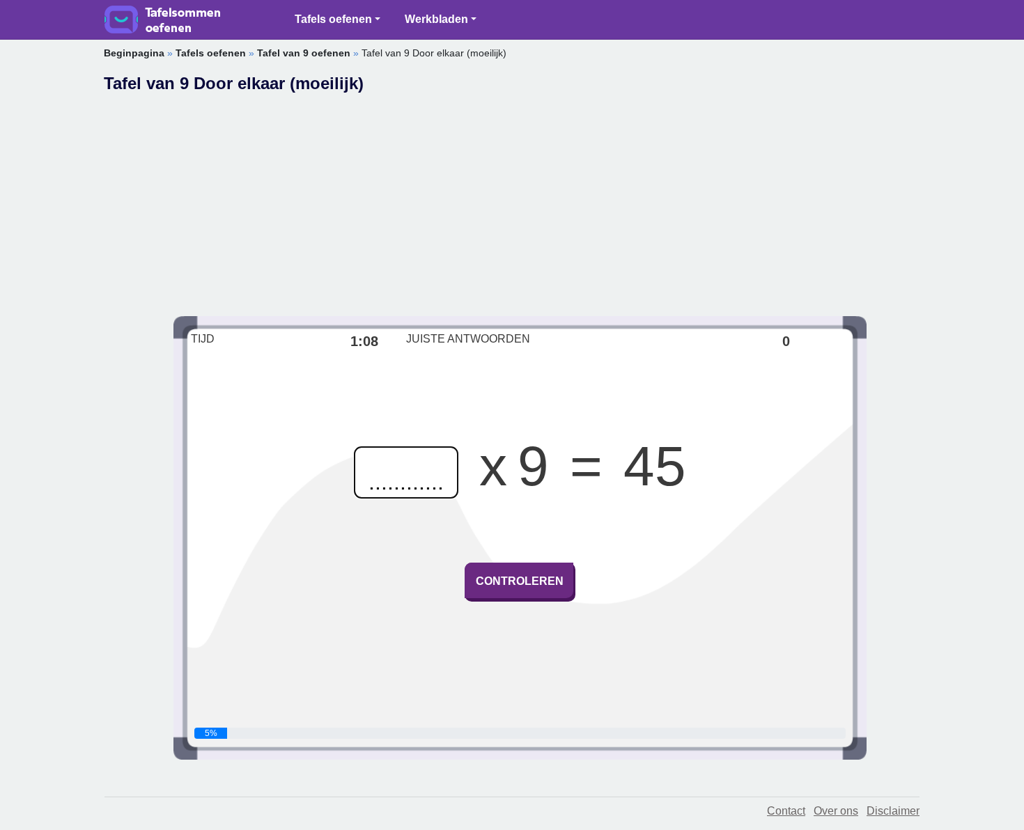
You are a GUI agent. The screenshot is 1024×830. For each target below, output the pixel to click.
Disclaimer (893, 811)
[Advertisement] (520, 197)
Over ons (836, 811)
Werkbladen (436, 19)
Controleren (520, 581)
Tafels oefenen (333, 19)
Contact (786, 811)
